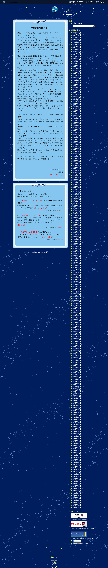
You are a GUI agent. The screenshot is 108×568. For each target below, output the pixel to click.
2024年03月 (77, 54)
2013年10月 (77, 291)
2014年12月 (77, 258)
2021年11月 (77, 90)
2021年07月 (77, 97)
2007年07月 (77, 465)
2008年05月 (77, 443)
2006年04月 (77, 500)
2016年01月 (77, 227)
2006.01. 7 (60, 210)
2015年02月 (77, 253)
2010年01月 (77, 396)
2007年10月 (77, 457)
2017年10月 (77, 192)
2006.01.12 (59, 239)
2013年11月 (77, 289)
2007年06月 (77, 467)
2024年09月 (77, 40)
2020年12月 (77, 113)
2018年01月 (77, 185)
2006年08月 (77, 491)
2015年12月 (77, 230)
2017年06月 (77, 194)
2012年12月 (77, 315)
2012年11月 (77, 317)
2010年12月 (77, 372)
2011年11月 (77, 346)
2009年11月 (77, 400)
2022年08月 (77, 80)
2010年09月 (77, 379)
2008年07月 (77, 438)
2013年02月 (77, 310)
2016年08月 (77, 211)
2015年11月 (77, 232)
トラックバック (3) (56, 175)
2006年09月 (77, 488)
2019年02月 (77, 156)
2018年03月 (77, 180)
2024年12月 (77, 35)
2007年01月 (77, 479)
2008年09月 (77, 434)
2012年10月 (77, 320)
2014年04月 (77, 277)
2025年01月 (77, 33)
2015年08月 (77, 239)
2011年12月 (77, 343)
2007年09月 (77, 460)
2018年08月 (77, 170)
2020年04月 (77, 130)
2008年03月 (77, 448)
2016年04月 (77, 220)
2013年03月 (77, 308)
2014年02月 (77, 282)
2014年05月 (77, 275)
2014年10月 (77, 263)
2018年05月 (77, 177)
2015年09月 (77, 237)
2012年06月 (77, 329)
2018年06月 (77, 175)
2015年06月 (77, 244)
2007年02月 (77, 476)
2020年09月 (77, 118)
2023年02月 (77, 73)
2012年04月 (77, 334)
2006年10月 (77, 486)
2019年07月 (77, 149)
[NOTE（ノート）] (79, 518)
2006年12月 (77, 481)
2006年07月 (77, 493)
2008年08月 (77, 436)
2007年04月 (77, 472)
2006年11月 (77, 484)
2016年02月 (77, 225)
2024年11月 (77, 37)
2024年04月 (77, 52)
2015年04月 (77, 249)
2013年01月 (77, 313)
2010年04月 (77, 391)
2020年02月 (77, 135)
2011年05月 (77, 360)
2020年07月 (77, 123)
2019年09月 (77, 144)
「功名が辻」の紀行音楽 (28, 232)
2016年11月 (77, 206)
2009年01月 (77, 424)
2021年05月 (77, 101)
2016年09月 (77, 208)
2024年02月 (77, 56)
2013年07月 (77, 298)
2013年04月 (77, 306)
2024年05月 (77, 49)
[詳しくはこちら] (41, 208)
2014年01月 (77, 284)
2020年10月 (77, 116)
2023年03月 (77, 71)
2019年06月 (77, 151)
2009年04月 (77, 417)
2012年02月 (77, 339)
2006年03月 (77, 503)
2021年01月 (77, 111)
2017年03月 (77, 199)
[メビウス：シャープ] (79, 527)
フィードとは (85, 543)
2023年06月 (77, 66)
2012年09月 (77, 322)
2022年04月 (77, 85)
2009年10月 (77, 403)
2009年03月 (77, 419)
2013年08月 (77, 296)
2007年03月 (77, 474)
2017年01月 (77, 204)
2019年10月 (77, 142)
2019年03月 (77, 154)
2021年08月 (77, 94)
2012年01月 (77, 341)
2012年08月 (77, 325)
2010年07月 (77, 384)
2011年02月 (77, 367)
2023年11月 (77, 63)
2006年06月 (77, 495)
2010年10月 (77, 377)
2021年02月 (77, 109)
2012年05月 (77, 332)
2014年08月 (77, 268)
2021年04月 (77, 104)
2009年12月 (77, 398)
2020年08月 (77, 120)
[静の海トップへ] (101, 2)
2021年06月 (77, 99)
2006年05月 (77, 498)
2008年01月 (77, 453)
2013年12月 (77, 287)
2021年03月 (77, 106)
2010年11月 (77, 374)
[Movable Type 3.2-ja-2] (77, 540)
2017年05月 (77, 196)
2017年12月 (77, 187)
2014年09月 (77, 265)
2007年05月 (77, 469)
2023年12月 (77, 61)
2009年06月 (77, 412)
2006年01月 (77, 507)
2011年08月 (77, 353)
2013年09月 (77, 294)
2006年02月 (77, 505)
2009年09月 (77, 405)
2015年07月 (77, 241)
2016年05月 (77, 218)
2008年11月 (77, 429)
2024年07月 (77, 44)
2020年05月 (77, 128)
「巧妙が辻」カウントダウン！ (31, 200)
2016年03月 (77, 223)
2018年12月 (77, 161)
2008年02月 (77, 450)
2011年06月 (77, 358)
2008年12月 (77, 427)
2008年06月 (77, 441)
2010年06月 (77, 386)
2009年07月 (77, 410)
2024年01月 (77, 59)
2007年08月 (77, 462)
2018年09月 (77, 168)
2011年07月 (77, 355)
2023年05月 (77, 68)
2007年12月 (77, 455)
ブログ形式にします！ (40, 28)
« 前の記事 (36, 252)
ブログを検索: (78, 23)
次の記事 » (45, 252)
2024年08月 (77, 42)
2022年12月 (77, 78)
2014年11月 (77, 260)
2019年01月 (77, 158)
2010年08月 (77, 381)
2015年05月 (77, 246)
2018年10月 (77, 166)
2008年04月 (77, 446)
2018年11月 (77, 163)
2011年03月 (77, 365)
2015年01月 (77, 256)
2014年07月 (77, 270)
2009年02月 (77, 422)
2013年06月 (77, 301)
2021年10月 (77, 92)
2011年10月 (77, 348)
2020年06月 (77, 125)
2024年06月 (77, 47)
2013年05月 (77, 303)
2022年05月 (77, 82)
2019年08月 (77, 147)
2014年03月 (77, 279)
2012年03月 (77, 336)
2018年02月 (77, 182)
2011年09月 (77, 351)
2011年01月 (77, 370)
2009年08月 (77, 408)
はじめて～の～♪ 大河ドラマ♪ (31, 215)
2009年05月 (77, 415)
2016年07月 (77, 213)
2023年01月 (77, 75)
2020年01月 (77, 137)
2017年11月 (77, 189)
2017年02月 (77, 201)
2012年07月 (77, 327)
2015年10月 (77, 234)
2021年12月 (77, 87)
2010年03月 (77, 393)
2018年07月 (77, 173)
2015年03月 (77, 251)
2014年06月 (77, 272)
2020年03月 (77, 132)
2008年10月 (77, 431)
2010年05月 (77, 389)
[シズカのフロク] (79, 536)
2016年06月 (77, 215)
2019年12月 (77, 139)
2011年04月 (77, 362)
